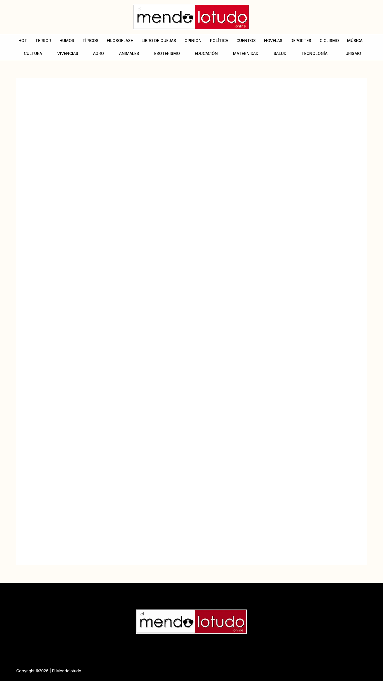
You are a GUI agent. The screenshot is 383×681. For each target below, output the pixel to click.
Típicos (90, 40)
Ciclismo (329, 40)
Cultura (33, 53)
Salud (280, 53)
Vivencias (67, 53)
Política (219, 40)
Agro (98, 53)
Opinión (193, 40)
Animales (129, 53)
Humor (66, 40)
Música (355, 40)
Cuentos (246, 40)
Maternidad (246, 53)
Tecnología (314, 53)
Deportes (300, 40)
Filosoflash (120, 40)
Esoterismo (167, 53)
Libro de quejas (159, 40)
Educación (206, 53)
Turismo (352, 53)
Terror (43, 40)
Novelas (273, 40)
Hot (23, 40)
